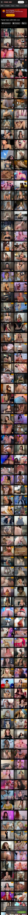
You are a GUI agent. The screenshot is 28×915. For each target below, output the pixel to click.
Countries (17, 23)
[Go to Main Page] (8, 2)
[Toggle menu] (1, 2)
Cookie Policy (16, 909)
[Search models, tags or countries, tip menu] (26, 5)
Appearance (7, 23)
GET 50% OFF (10, 15)
